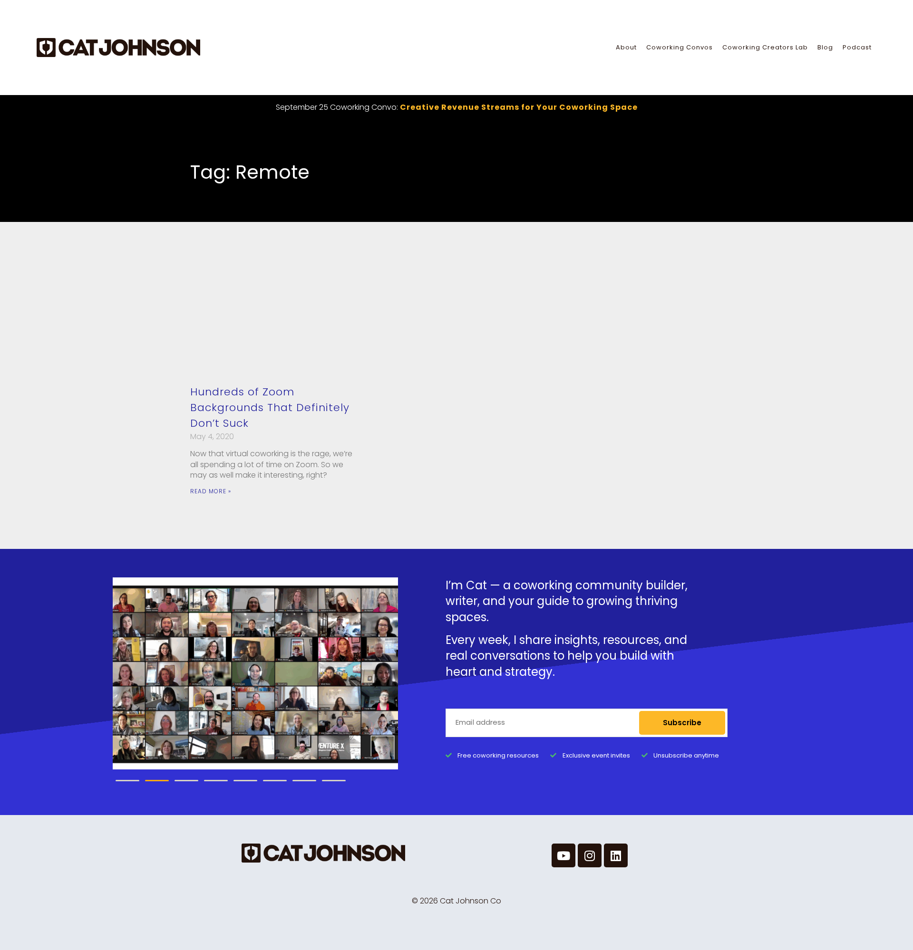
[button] (127, 780)
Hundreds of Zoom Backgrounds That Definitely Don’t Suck (270, 407)
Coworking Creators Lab (765, 47)
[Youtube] (563, 855)
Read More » (210, 491)
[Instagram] (590, 855)
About (626, 47)
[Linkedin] (616, 855)
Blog (825, 47)
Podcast (857, 47)
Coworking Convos (679, 47)
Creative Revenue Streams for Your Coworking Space (519, 107)
